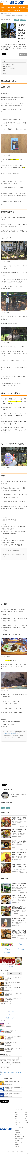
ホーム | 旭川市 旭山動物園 (11, 550)
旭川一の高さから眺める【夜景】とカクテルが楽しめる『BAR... (13, 1049)
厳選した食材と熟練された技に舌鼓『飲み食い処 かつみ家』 (19, 908)
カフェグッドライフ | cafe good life (14, 731)
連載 (19, 9)
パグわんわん (18, 871)
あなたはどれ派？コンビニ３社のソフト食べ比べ (13, 988)
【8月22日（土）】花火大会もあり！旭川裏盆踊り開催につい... (13, 994)
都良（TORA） (18, 836)
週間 (11, 973)
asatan (20, 859)
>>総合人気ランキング (5, 1003)
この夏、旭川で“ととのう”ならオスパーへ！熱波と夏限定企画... (13, 1031)
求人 (26, 1118)
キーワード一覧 (18, 1134)
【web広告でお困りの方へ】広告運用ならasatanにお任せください (13, 1088)
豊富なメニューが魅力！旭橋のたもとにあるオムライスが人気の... (13, 1037)
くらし (18, 9)
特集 (16, 1112)
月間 (18, 973)
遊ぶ (3, 9)
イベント (6, 9)
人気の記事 (17, 1132)
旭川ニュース (23, 9)
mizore (18, 925)
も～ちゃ (17, 824)
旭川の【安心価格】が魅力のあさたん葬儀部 (13, 1023)
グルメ (16, 1114)
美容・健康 (14, 9)
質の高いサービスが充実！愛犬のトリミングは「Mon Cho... (13, 1043)
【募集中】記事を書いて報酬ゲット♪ (11, 1081)
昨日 (4, 973)
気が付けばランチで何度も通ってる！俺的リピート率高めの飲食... (13, 999)
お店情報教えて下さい (19, 1136)
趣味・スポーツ (10, 9)
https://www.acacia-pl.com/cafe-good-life (10, 733)
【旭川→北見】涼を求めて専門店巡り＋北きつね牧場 (13, 983)
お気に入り (23, 54)
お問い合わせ (18, 1146)
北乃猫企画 (19, 890)
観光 (2, 9)
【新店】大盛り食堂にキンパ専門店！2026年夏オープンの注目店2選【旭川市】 (19, 897)
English (26, 1122)
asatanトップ (4, 13)
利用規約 (17, 1140)
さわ (17, 937)
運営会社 (17, 1144)
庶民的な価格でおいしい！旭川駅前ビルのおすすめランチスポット (19, 831)
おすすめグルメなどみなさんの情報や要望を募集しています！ (13, 1094)
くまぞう (12, 792)
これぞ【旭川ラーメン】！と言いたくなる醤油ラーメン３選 (13, 978)
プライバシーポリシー (19, 1142)
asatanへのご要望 (19, 1138)
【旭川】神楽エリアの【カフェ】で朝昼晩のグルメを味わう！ (19, 866)
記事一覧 (17, 1130)
